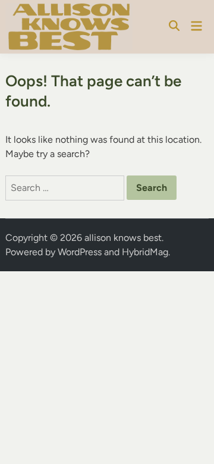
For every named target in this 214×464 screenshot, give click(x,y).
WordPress (80, 252)
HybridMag (145, 252)
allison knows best (123, 237)
